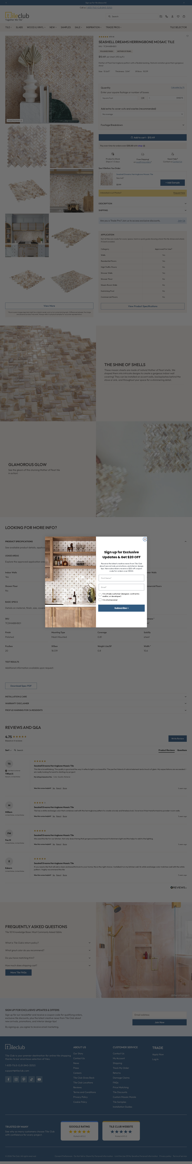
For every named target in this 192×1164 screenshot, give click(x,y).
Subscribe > (121, 608)
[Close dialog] (145, 539)
